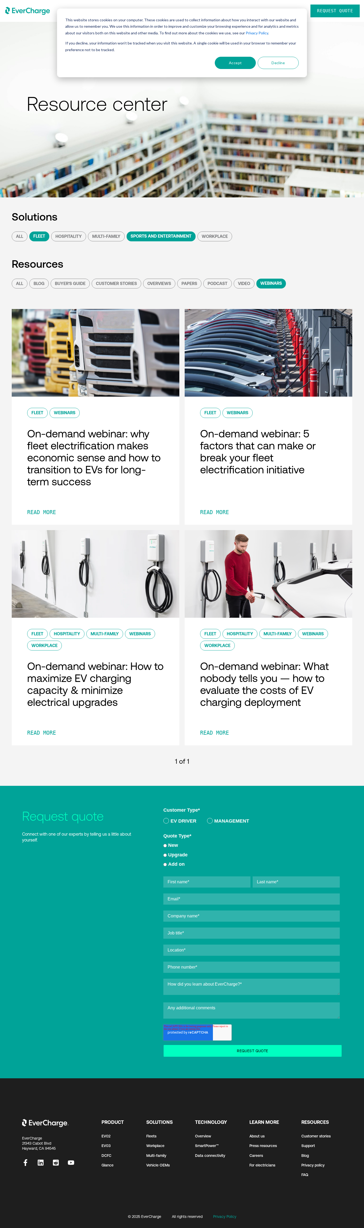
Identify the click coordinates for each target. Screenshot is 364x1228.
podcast (218, 283)
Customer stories (316, 1136)
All (19, 236)
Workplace (215, 236)
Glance (108, 1165)
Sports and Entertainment (161, 236)
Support (308, 1146)
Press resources (263, 1146)
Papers (189, 283)
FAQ (304, 1175)
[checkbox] (251, 822)
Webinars (271, 283)
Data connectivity (210, 1155)
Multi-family (156, 1155)
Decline (278, 62)
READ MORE (41, 512)
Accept (235, 62)
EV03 (106, 1146)
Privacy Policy (257, 33)
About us (257, 1136)
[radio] (179, 822)
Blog (39, 283)
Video (244, 283)
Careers (256, 1155)
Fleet (39, 236)
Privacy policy (313, 1165)
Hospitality (68, 236)
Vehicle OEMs (158, 1165)
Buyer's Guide (70, 283)
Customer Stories (116, 283)
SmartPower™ (207, 1146)
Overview (203, 1136)
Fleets (151, 1136)
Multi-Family (106, 236)
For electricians (262, 1165)
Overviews (159, 283)
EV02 (106, 1136)
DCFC (106, 1155)
